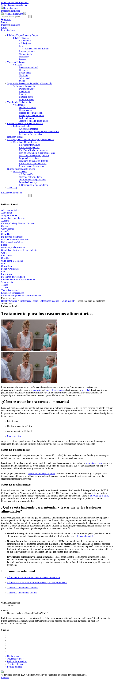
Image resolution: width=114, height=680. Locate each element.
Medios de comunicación (30, 113)
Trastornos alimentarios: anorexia (22, 587)
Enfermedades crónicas (12, 242)
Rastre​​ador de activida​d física (32, 163)
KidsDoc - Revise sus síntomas (33, 150)
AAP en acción (26, 174)
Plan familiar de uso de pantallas (34, 155)
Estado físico (25, 72)
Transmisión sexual (10, 290)
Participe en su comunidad (31, 115)
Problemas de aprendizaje (13, 277)
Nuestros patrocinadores (30, 177)
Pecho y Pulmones (10, 269)
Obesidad (5, 258)
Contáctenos (13, 656)
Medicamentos (14, 436)
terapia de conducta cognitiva (41, 473)
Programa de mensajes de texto (33, 161)
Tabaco (4, 285)
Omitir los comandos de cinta (14, 2)
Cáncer (4, 226)
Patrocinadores (11, 8)
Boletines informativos (29, 145)
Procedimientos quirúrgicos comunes (18, 279)
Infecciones (6, 255)
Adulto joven (25, 43)
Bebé (21, 46)
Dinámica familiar (27, 107)
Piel (3, 271)
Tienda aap (12, 187)
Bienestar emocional (28, 67)
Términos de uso (15, 664)
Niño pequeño (25, 54)
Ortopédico (6, 266)
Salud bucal (24, 78)
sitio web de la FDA (99, 495)
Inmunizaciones (26, 99)
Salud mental (7, 282)
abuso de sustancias (55, 390)
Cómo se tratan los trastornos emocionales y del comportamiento (37, 582)
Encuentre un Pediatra (11, 192)
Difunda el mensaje (28, 182)
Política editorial (14, 666)
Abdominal (6, 212)
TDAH (4, 287)
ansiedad (86, 390)
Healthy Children (9, 301)
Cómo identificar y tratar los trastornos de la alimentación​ (33, 577)
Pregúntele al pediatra (29, 158)
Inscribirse (15, 11)
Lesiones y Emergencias (30, 134)
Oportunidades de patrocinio (32, 179)
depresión (37, 390)
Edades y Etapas (20, 38)
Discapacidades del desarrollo (15, 239)
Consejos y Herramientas (25, 142)
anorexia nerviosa (94, 463)
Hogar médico (25, 110)
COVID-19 (6, 234)
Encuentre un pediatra (29, 147)
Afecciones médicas (28, 129)
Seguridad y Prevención (24, 86)
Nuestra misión (20, 171)
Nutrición (23, 75)
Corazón (5, 231)
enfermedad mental (84, 536)
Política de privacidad (17, 661)
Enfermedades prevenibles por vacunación (39, 131)
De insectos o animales (12, 236)
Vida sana (17, 64)
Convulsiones (7, 228)
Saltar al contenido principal (14, 5)
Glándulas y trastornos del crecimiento (19, 250)
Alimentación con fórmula (37, 48)
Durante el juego (27, 88)
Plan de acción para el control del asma (37, 153)
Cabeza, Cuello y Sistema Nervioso (17, 223)
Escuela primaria (27, 51)
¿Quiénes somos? (15, 658)
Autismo (5, 220)
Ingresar (5, 11)
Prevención (6, 274)
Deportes (23, 70)
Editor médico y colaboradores (33, 185)
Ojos (3, 263)
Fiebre (4, 244)
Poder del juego (26, 118)
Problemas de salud (22, 126)
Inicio (4, 27)
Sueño (22, 80)
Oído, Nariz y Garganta (12, 261)
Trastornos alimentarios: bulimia (22, 592)
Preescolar (24, 56)
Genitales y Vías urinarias (13, 247)
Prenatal (23, 59)
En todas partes (26, 96)
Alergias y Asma (9, 215)
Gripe (4, 253)
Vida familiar (19, 104)
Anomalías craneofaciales (13, 218)
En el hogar (24, 91)
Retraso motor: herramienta (31, 166)
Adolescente (25, 40)
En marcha (24, 94)
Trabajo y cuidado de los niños (33, 121)
